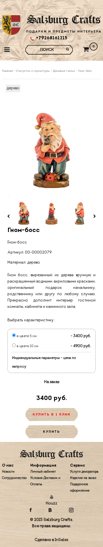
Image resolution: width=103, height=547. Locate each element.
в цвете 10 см (27, 346)
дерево (13, 88)
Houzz (51, 503)
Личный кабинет (43, 471)
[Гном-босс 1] (24, 213)
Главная (8, 71)
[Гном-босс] (52, 151)
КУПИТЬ (51, 432)
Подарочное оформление (80, 487)
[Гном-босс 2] (52, 213)
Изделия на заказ (83, 478)
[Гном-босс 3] (79, 213)
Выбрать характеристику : (31, 320)
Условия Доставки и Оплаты (45, 481)
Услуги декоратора (84, 471)
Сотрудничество (14, 478)
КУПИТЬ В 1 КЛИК (52, 414)
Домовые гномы (64, 71)
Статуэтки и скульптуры (33, 71)
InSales (61, 540)
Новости (8, 471)
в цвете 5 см (26, 336)
